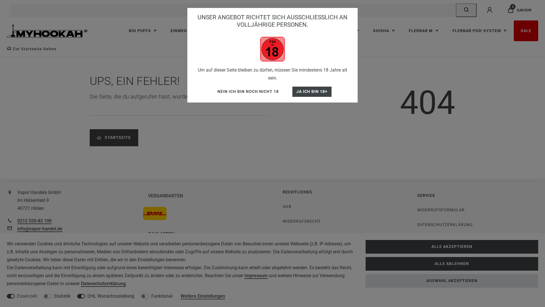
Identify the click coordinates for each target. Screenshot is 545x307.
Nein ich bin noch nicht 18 (248, 91)
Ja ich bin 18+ (312, 91)
